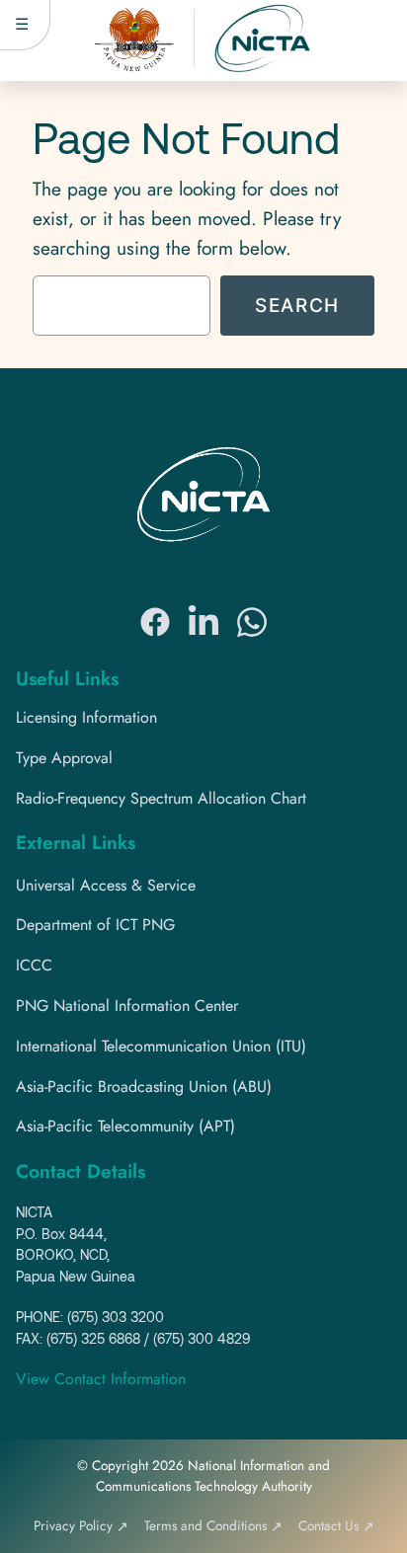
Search (297, 305)
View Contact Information (101, 1378)
